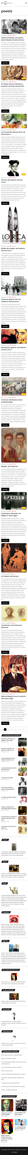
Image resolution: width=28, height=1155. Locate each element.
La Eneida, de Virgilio (7, 778)
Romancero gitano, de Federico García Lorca (7, 749)
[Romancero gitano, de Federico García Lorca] (22, 752)
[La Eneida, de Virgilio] (22, 781)
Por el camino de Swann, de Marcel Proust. (11, 1055)
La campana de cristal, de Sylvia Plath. (10, 1083)
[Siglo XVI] (14, 948)
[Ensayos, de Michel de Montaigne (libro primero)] (22, 810)
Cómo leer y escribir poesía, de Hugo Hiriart (7, 788)
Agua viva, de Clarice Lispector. (8, 1058)
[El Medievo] (14, 919)
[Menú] (2, 3)
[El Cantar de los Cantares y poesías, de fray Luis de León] (22, 820)
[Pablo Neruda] (14, 1038)
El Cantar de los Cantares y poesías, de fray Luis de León (12, 85)
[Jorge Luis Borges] (14, 996)
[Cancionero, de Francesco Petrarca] (22, 830)
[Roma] (14, 890)
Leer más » (5, 63)
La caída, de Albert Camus (8, 797)
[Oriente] (14, 847)
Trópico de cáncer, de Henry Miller (6, 1113)
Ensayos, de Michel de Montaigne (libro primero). (13, 1074)
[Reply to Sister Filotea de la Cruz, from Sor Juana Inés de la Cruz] (7, 1126)
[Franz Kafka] (14, 1016)
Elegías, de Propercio (9, 466)
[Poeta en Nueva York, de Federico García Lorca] (22, 761)
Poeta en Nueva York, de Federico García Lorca (11, 300)
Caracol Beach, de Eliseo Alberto (20, 1113)
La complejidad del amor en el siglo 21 (20, 1127)
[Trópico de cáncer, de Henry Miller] (7, 1105)
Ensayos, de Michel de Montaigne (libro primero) (8, 807)
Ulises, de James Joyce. (7, 1070)
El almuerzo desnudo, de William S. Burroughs (11, 514)
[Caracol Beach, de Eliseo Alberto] (21, 1105)
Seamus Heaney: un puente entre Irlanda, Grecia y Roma (12, 39)
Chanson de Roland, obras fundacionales (11, 401)
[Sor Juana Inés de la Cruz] (14, 977)
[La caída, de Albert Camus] (22, 800)
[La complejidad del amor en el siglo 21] (21, 1122)
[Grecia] (14, 868)
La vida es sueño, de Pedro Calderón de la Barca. (13, 1086)
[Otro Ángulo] (10, 3)
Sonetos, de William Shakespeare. (9, 1090)
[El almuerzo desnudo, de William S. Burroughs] (22, 742)
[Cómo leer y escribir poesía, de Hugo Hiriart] (22, 791)
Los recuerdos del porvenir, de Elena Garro (9, 768)
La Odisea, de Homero (10, 576)
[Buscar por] (26, 3)
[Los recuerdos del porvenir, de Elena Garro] (22, 771)
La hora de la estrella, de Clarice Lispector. (11, 1067)
